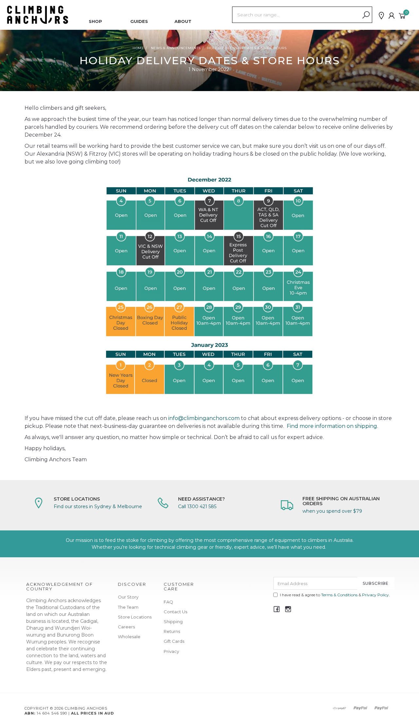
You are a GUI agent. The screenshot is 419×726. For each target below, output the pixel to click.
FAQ (168, 601)
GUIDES (139, 21)
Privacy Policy (375, 594)
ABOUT (182, 21)
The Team (128, 607)
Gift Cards (174, 641)
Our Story (128, 597)
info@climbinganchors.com (204, 418)
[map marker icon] (381, 15)
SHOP (95, 21)
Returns (172, 631)
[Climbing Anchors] (37, 14)
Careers (126, 626)
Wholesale (129, 636)
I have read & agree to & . (335, 594)
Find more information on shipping (332, 426)
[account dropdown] (391, 15)
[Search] (366, 15)
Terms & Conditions (339, 594)
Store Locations (135, 617)
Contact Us (175, 611)
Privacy (171, 651)
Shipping (173, 621)
